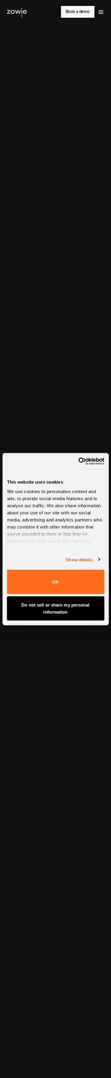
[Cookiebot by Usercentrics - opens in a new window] (79, 461)
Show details (79, 559)
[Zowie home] (17, 11)
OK (55, 581)
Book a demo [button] (78, 12)
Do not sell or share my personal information (55, 608)
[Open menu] (101, 12)
